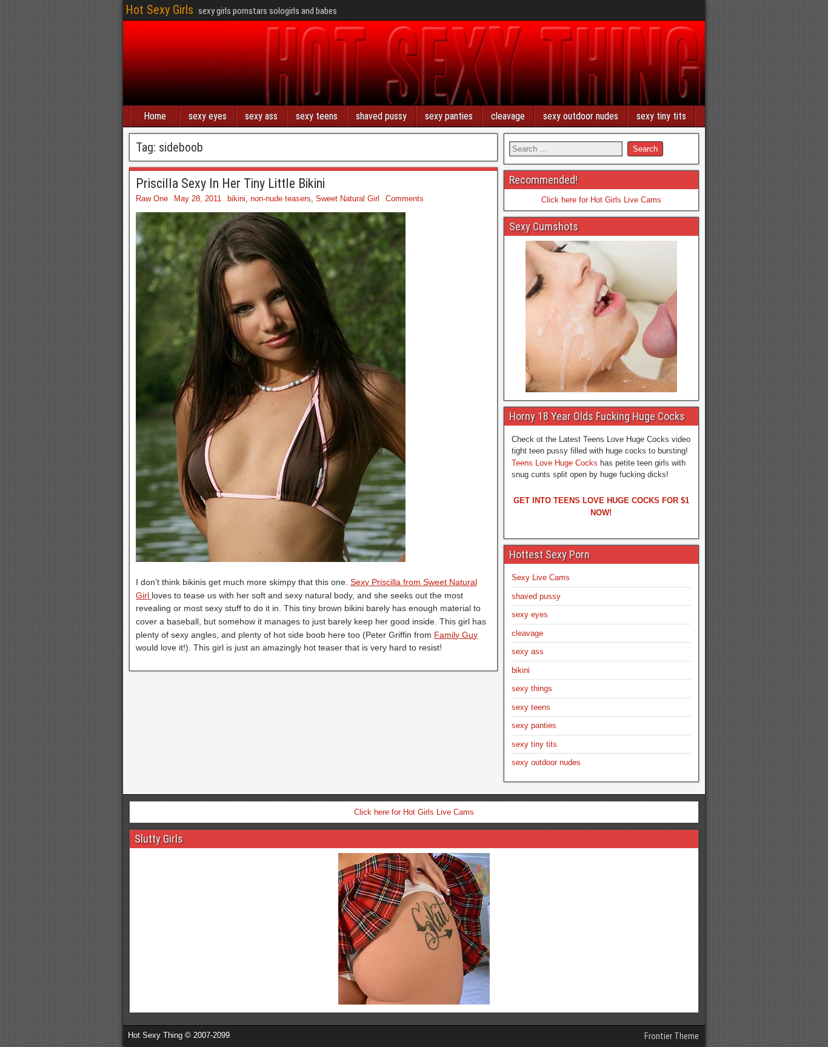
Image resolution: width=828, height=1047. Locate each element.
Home (155, 116)
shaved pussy (381, 116)
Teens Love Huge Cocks (555, 462)
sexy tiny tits (661, 116)
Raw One (152, 198)
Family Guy (456, 635)
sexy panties (449, 116)
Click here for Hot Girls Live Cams (601, 199)
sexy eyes (208, 116)
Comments (405, 198)
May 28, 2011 (197, 198)
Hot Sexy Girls (159, 9)
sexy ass (261, 116)
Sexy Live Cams (541, 577)
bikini (236, 198)
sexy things (532, 688)
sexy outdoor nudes (580, 116)
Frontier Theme (671, 1036)
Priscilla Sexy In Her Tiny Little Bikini (230, 183)
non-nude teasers (280, 198)
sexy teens (317, 116)
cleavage (508, 116)
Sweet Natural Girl (347, 198)
